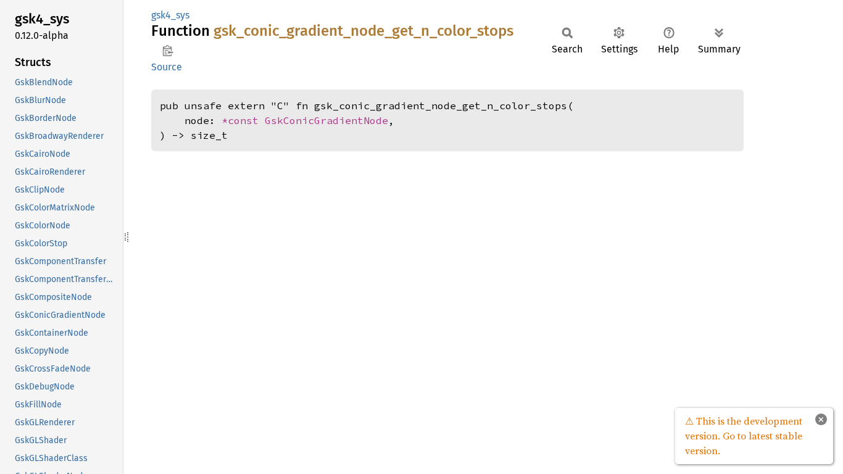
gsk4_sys (170, 15)
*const (243, 120)
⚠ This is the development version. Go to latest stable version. (743, 435)
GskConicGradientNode (326, 120)
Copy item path (167, 50)
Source (166, 67)
